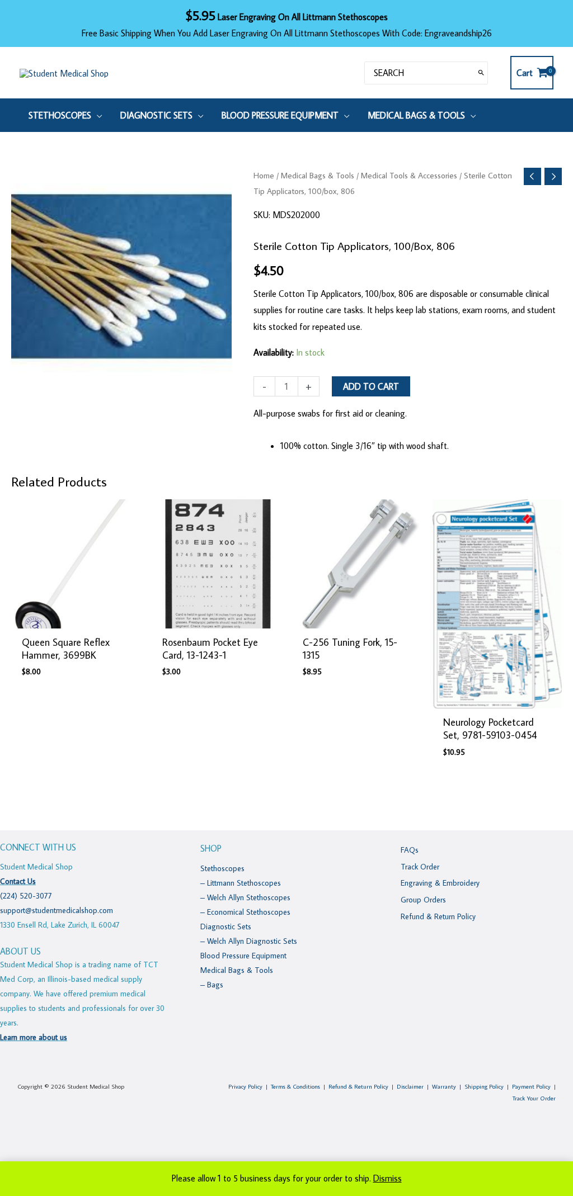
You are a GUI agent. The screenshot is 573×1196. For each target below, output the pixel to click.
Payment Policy (531, 1086)
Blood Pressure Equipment (243, 956)
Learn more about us (33, 1037)
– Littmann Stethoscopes (240, 883)
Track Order (420, 867)
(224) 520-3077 (26, 896)
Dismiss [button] (387, 1178)
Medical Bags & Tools (317, 175)
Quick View (76, 618)
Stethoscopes (222, 868)
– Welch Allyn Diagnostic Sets (248, 941)
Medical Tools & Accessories (409, 175)
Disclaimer (410, 1086)
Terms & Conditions (295, 1086)
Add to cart (371, 386)
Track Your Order (534, 1098)
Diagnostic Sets (225, 926)
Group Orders (423, 900)
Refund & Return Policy (438, 916)
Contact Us (18, 881)
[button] (96, 115)
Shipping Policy (484, 1086)
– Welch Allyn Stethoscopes (245, 897)
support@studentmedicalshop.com (56, 910)
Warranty (444, 1086)
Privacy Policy (245, 1086)
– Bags (211, 985)
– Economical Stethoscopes (245, 912)
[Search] (481, 73)
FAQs (410, 850)
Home (263, 175)
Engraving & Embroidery (440, 883)
